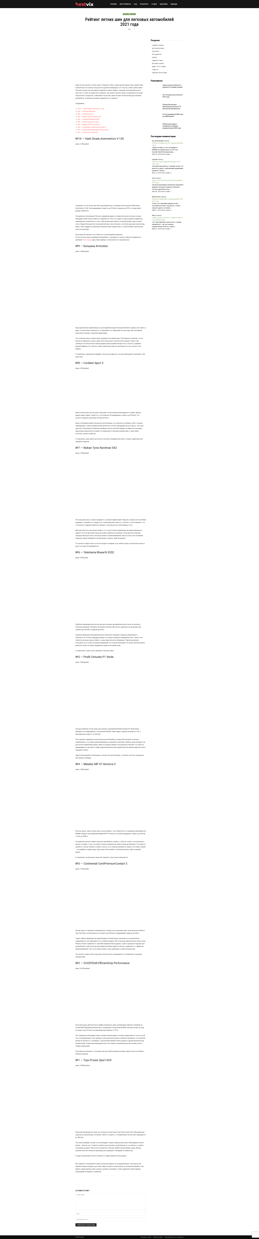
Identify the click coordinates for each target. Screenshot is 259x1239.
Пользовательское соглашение (174, 1237)
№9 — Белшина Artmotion (87, 111)
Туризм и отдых (157, 60)
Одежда (173, 4)
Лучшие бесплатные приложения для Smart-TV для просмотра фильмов (171, 106)
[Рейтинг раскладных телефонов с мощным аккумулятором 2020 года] (156, 126)
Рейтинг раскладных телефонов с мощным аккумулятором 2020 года (171, 126)
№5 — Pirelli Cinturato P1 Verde (88, 122)
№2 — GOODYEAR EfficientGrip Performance (93, 130)
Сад (135, 4)
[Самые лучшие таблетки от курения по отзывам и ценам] (156, 87)
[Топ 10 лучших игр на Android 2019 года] (156, 97)
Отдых (154, 4)
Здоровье (164, 4)
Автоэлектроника (158, 48)
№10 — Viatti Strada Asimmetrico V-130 (91, 109)
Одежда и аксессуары (159, 72)
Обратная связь (158, 1237)
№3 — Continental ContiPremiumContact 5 (92, 127)
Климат (154, 57)
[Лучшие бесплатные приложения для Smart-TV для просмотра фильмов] (156, 107)
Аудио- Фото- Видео (159, 66)
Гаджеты (155, 69)
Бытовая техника (158, 63)
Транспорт (144, 4)
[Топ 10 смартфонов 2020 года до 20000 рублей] (156, 116)
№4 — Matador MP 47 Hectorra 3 (89, 124)
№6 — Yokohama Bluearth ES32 (88, 119)
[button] (181, 4)
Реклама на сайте (146, 1237)
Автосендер (87, 240)
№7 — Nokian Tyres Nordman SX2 (89, 116)
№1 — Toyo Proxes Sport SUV (88, 132)
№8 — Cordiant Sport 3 (85, 114)
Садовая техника (158, 45)
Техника (113, 4)
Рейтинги (125, 14)
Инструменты (125, 4)
